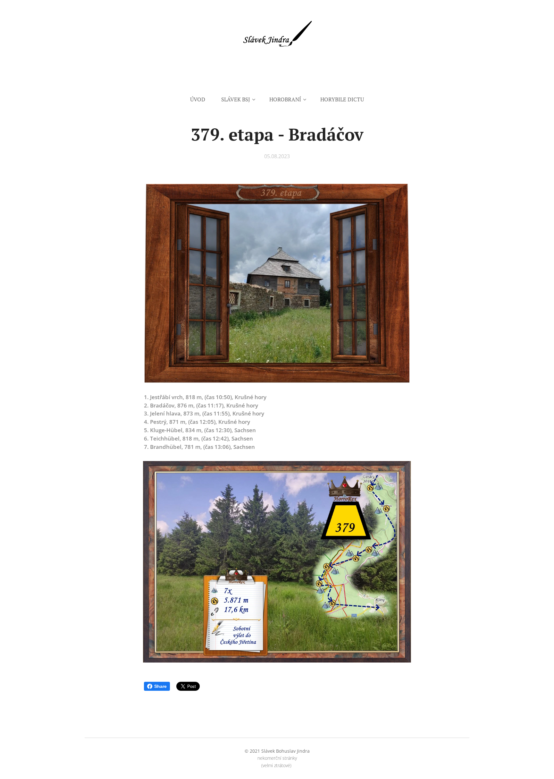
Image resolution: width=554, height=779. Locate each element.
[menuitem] (201, 99)
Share (160, 686)
